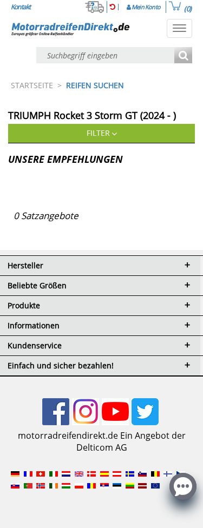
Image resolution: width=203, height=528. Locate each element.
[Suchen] (183, 56)
